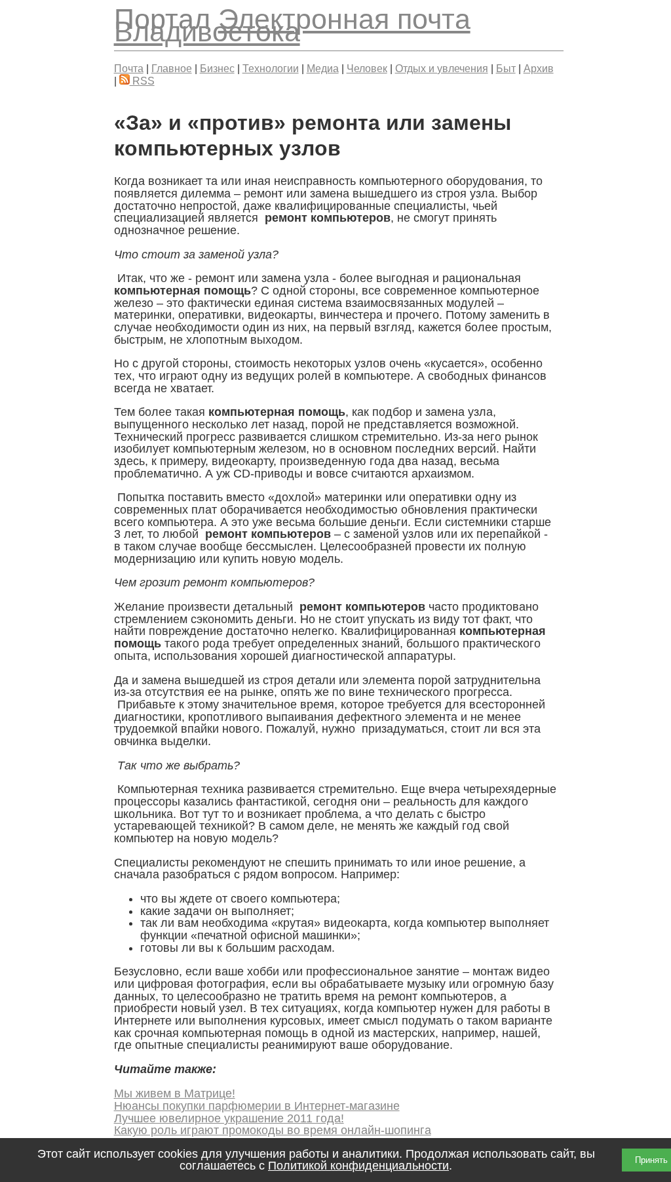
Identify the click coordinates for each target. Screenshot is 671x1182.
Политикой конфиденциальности (358, 1165)
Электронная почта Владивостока (292, 25)
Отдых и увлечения (441, 68)
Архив (539, 68)
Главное (171, 68)
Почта (129, 68)
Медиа (323, 68)
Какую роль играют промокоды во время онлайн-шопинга (272, 1130)
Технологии (270, 68)
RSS (142, 81)
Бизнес (217, 68)
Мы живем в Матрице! (174, 1093)
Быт (506, 68)
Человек (367, 68)
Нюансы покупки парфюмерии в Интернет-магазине (257, 1105)
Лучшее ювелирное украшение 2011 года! (229, 1118)
